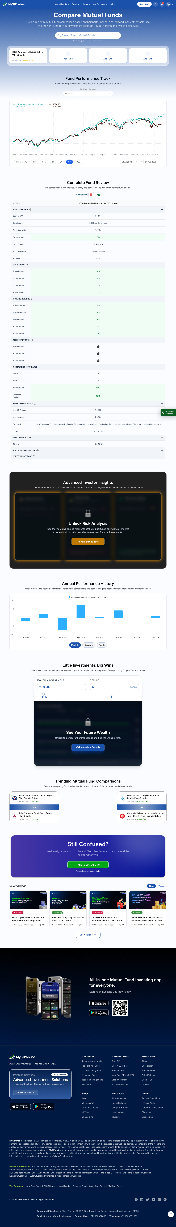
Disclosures (147, 1117)
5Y (69, 162)
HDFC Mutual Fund (44, 1169)
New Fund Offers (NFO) (123, 1075)
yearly (102, 645)
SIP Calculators (119, 1098)
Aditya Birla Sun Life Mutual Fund (71, 1169)
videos (161, 886)
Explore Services (24, 1092)
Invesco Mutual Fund (129, 1169)
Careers (145, 1084)
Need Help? (144, 4)
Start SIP (116, 1061)
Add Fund (68, 58)
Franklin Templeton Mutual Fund (89, 1172)
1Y (53, 162)
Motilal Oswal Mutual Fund (130, 1166)
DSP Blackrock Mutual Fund (22, 1172)
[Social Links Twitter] (147, 1199)
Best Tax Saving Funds (92, 1079)
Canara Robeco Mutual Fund (103, 1169)
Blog (84, 1098)
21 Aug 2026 (150, 162)
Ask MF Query (148, 1075)
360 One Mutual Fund (81, 1166)
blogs (151, 886)
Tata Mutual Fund (143, 1172)
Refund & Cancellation (152, 1107)
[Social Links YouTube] (153, 1199)
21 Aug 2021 (127, 162)
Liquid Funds (64, 1186)
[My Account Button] (169, 4)
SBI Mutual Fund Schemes (42, 1176)
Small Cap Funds (97, 1186)
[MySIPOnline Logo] (14, 4)
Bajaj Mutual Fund (59, 1166)
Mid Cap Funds (115, 1186)
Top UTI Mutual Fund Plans (119, 1172)
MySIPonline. (29, 1199)
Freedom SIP (118, 1070)
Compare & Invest (120, 1107)
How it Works (118, 1112)
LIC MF (145, 1169)
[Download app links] (99, 1003)
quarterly (89, 645)
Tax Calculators (119, 1103)
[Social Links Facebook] (136, 1199)
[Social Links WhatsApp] (165, 1199)
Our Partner (147, 1065)
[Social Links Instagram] (159, 1199)
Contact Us (147, 1079)
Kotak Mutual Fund (18, 1176)
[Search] (155, 4)
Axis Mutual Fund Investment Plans (54, 1172)
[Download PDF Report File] (91, 194)
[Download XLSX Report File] (98, 194)
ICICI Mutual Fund (40, 1166)
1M (17, 162)
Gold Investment (119, 1079)
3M (25, 162)
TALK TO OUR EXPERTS (88, 865)
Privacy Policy (148, 1103)
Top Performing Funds (92, 1070)
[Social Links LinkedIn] (141, 1199)
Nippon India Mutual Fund (69, 1176)
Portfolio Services (120, 1084)
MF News (86, 1112)
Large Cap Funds (33, 1186)
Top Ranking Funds (91, 1065)
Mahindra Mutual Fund (104, 1166)
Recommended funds (92, 1061)
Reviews (116, 1117)
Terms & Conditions (151, 1098)
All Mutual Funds (89, 1075)
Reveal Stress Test (88, 541)
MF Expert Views (90, 1107)
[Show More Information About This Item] (30, 209)
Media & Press (148, 1070)
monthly (75, 645)
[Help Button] (171, 1214)
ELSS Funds (49, 1186)
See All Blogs (86, 934)
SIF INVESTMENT (120, 1065)
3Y (61, 162)
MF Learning (87, 1117)
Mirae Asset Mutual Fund (21, 1169)
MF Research (88, 1103)
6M (34, 162)
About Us (146, 1061)
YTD (44, 162)
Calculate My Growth (88, 747)
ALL (78, 162)
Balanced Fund (80, 1186)
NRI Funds (86, 1084)
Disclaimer (147, 1112)
